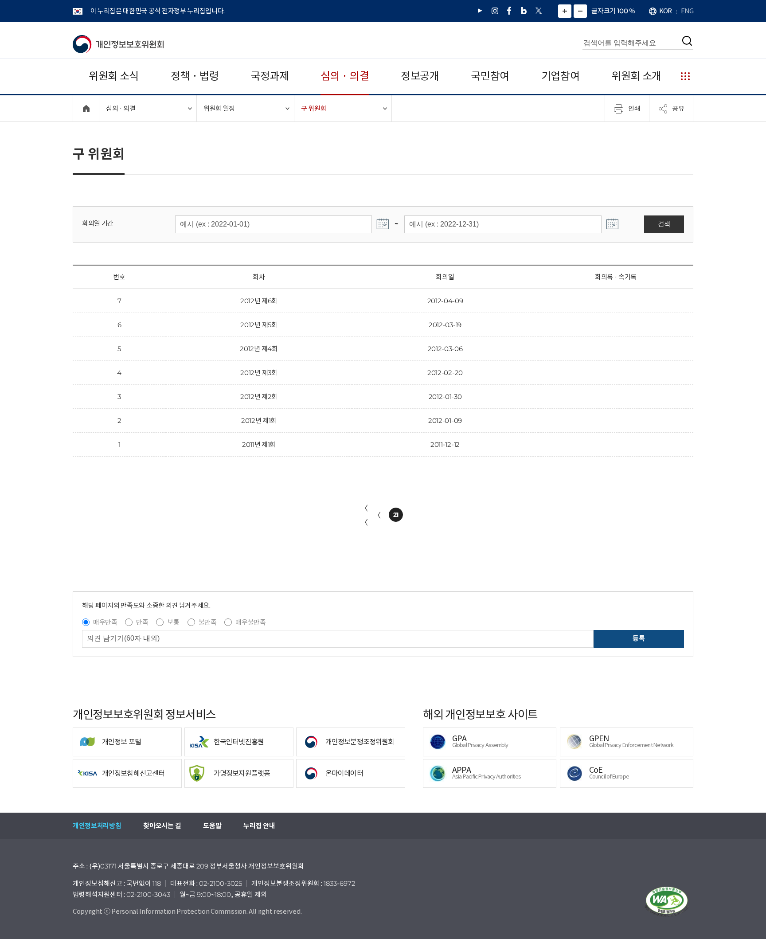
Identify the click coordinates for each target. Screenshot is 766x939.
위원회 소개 (636, 76)
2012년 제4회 (258, 348)
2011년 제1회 (259, 444)
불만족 (208, 622)
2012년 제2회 (258, 396)
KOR (665, 11)
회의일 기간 (97, 223)
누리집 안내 (259, 826)
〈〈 (364, 515)
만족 (142, 622)
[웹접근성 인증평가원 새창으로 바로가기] (667, 902)
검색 (664, 224)
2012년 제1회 (259, 420)
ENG (687, 11)
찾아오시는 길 (162, 826)
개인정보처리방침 (97, 826)
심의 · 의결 (344, 76)
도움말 (212, 826)
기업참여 (560, 76)
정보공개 (420, 76)
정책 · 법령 (195, 76)
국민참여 (490, 76)
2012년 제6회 (258, 301)
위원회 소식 (114, 76)
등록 (639, 638)
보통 (173, 622)
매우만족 (105, 622)
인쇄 (634, 108)
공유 (678, 108)
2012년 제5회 (258, 325)
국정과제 (269, 76)
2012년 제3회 (258, 372)
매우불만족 (250, 622)
